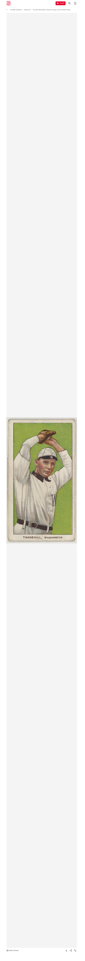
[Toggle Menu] (75, 3)
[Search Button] (69, 3)
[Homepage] (8, 3)
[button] (41, 480)
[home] (7, 10)
